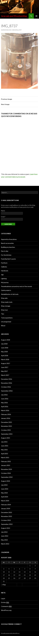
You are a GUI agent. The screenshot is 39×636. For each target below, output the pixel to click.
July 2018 (4, 344)
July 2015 (4, 442)
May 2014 (4, 493)
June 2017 (4, 367)
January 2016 (5, 418)
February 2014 (6, 504)
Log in (3, 598)
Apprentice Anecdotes (9, 239)
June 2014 (4, 489)
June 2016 (4, 399)
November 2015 (6, 426)
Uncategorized (6, 322)
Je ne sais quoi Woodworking (14, 16)
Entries (5, 602)
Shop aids (4, 298)
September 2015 (6, 434)
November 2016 (6, 383)
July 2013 (4, 532)
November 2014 (6, 469)
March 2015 (5, 457)
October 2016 (6, 387)
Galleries (4, 267)
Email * (3, 217)
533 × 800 (12, 30)
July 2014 (4, 485)
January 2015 (5, 465)
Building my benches (8, 247)
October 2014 (6, 473)
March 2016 (5, 410)
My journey (5, 282)
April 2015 (4, 454)
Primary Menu (36, 16)
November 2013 (6, 516)
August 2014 (5, 481)
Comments (6, 606)
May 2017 (4, 371)
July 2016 (4, 395)
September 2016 (6, 391)
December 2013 (6, 512)
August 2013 (5, 528)
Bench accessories (7, 243)
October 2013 (6, 520)
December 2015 (6, 422)
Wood (3, 325)
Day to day (4, 251)
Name (3, 211)
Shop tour (4, 310)
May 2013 (4, 540)
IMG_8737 (18, 30)
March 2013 (5, 544)
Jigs (2, 275)
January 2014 (5, 508)
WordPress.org (6, 610)
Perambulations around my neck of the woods (16, 286)
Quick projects (6, 290)
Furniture (4, 263)
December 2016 (6, 379)
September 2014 (6, 477)
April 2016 (4, 406)
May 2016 (4, 403)
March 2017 (5, 375)
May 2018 (4, 352)
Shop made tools (6, 302)
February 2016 (6, 414)
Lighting (4, 278)
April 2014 (4, 497)
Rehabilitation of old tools (9, 294)
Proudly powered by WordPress (10, 633)
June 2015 (4, 446)
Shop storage (5, 306)
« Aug (4, 584)
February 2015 (6, 461)
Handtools (4, 271)
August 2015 (5, 438)
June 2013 (4, 536)
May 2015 (4, 450)
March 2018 (5, 359)
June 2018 (4, 348)
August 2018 (5, 340)
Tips (2, 314)
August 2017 (5, 363)
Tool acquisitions (7, 318)
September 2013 (6, 524)
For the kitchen (6, 255)
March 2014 (5, 501)
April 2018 (4, 355)
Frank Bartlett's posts (8, 259)
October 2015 (6, 430)
